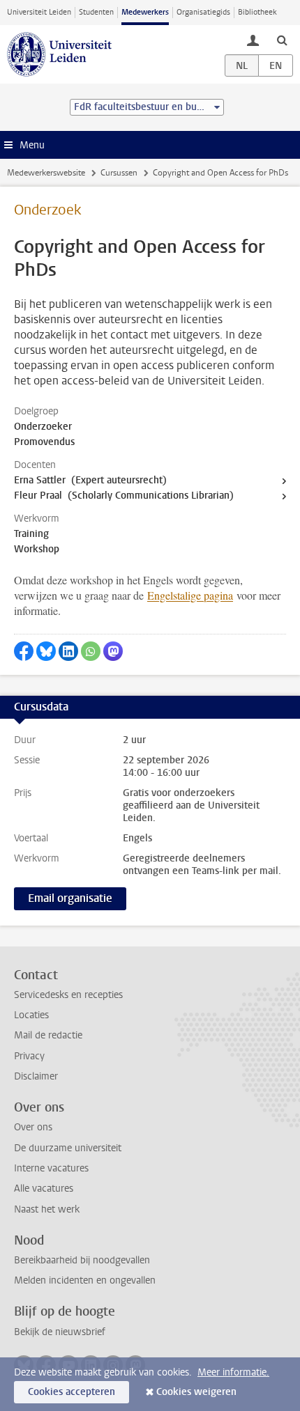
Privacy (29, 1056)
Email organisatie (70, 898)
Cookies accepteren (71, 1391)
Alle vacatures (43, 1188)
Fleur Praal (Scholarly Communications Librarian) (124, 495)
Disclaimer (36, 1076)
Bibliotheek (257, 12)
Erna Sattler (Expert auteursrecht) (90, 480)
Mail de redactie (48, 1035)
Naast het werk (47, 1209)
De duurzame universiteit (67, 1148)
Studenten (96, 12)
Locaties (31, 1015)
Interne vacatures (51, 1168)
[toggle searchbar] (282, 40)
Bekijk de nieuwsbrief (59, 1332)
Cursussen (118, 172)
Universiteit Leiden (39, 12)
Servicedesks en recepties (68, 994)
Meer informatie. (233, 1372)
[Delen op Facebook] (23, 651)
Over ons (33, 1127)
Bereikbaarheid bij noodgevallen (82, 1260)
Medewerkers (145, 12)
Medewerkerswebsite (46, 172)
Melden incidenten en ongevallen (85, 1280)
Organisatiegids (203, 12)
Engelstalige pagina (190, 595)
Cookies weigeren (196, 1391)
